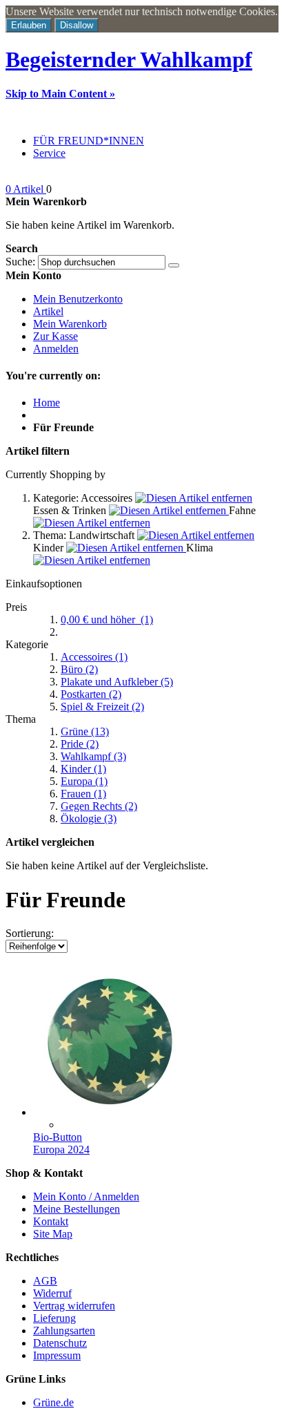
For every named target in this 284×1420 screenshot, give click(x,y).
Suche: (20, 261)
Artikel (48, 311)
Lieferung (54, 1318)
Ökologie (88, 818)
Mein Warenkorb (70, 324)
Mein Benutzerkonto (78, 299)
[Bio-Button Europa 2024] (109, 1112)
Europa (84, 781)
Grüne (85, 731)
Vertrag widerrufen (74, 1306)
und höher (107, 619)
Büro (79, 669)
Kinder (83, 769)
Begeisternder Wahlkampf (129, 59)
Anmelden (56, 348)
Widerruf (52, 1293)
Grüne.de (53, 1402)
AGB (45, 1281)
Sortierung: (30, 933)
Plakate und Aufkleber (117, 682)
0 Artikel (26, 189)
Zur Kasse (55, 336)
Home (46, 402)
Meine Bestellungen (76, 1209)
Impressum (57, 1355)
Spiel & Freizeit (102, 706)
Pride (80, 744)
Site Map (52, 1234)
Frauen (83, 793)
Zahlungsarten (64, 1330)
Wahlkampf (93, 756)
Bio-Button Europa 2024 (61, 1143)
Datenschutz (60, 1343)
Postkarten (91, 694)
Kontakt (50, 1221)
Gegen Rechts (99, 806)
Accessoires (94, 657)
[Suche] (173, 265)
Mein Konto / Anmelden (86, 1196)
